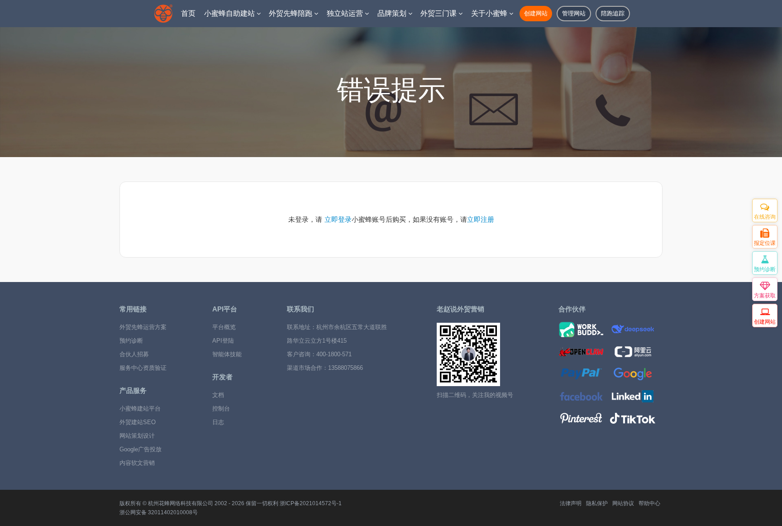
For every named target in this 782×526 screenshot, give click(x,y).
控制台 (221, 408)
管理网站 (574, 13)
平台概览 (224, 327)
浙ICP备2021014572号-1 (311, 503)
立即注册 (480, 219)
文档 (218, 395)
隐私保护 (597, 503)
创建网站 (536, 13)
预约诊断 (131, 340)
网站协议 (623, 503)
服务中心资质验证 (143, 367)
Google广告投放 (140, 449)
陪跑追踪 (613, 13)
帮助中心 (649, 503)
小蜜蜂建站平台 (140, 408)
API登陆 (223, 340)
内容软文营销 (137, 462)
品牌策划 (392, 13)
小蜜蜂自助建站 (230, 13)
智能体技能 (227, 354)
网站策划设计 (137, 435)
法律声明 (571, 503)
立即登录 (338, 219)
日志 (218, 422)
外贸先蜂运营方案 (143, 327)
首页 (188, 13)
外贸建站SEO (137, 422)
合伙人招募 (134, 354)
